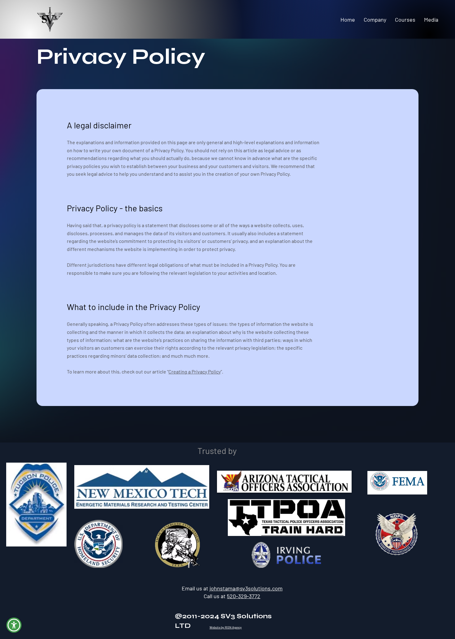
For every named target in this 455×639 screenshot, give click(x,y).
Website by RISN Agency (226, 627)
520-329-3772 (243, 596)
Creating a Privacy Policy (194, 371)
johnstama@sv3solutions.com (246, 588)
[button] (14, 625)
